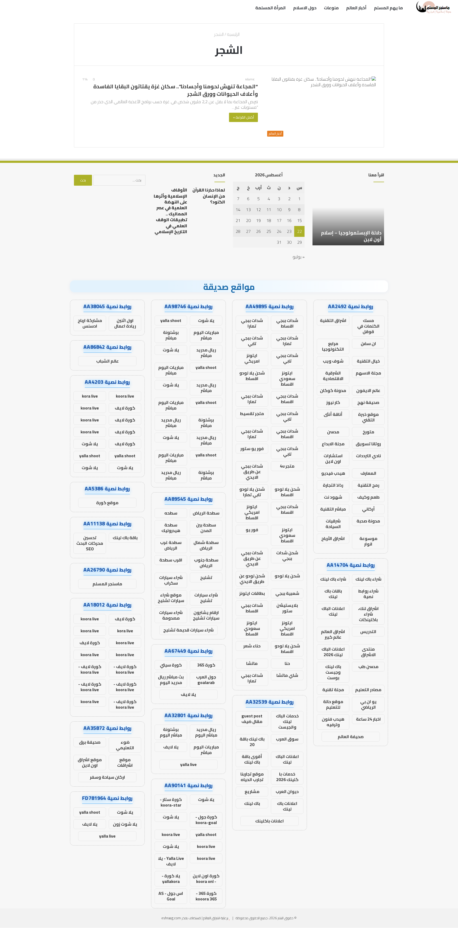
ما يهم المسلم (388, 8)
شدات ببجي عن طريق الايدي (252, 471)
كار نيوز (333, 402)
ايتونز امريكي (252, 358)
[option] (348, 216)
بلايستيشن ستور (287, 608)
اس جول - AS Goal (170, 896)
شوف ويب (333, 361)
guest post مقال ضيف (251, 718)
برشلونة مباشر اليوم (171, 732)
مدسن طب (368, 666)
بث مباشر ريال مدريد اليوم (171, 679)
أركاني (368, 509)
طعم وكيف (368, 497)
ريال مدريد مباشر (206, 352)
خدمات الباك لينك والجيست (287, 721)
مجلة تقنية (333, 690)
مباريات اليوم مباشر (206, 335)
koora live (171, 834)
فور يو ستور (252, 448)
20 (248, 220)
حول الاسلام (304, 8)
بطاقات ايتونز (252, 593)
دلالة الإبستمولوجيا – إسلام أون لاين (351, 236)
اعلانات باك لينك (287, 806)
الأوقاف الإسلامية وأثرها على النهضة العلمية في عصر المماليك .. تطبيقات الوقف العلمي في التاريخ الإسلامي (170, 211)
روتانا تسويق (368, 444)
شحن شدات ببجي (287, 555)
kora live (90, 396)
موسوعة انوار (368, 541)
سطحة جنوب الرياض (206, 562)
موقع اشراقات (125, 762)
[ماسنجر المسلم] (433, 7)
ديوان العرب (287, 791)
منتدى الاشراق (368, 652)
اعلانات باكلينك (269, 821)
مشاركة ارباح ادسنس (90, 323)
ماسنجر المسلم (107, 584)
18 (268, 220)
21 (238, 220)
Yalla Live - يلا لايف (171, 861)
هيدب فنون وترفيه (333, 722)
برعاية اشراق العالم (215, 918)
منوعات (331, 8)
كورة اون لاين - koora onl (206, 878)
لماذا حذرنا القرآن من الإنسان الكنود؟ (208, 196)
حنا (287, 663)
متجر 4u (287, 466)
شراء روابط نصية (368, 593)
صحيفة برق (89, 742)
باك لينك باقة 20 (252, 741)
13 (248, 210)
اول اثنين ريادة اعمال (125, 323)
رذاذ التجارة (333, 485)
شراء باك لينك (368, 579)
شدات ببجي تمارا (252, 323)
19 (258, 220)
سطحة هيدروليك (170, 527)
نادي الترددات (368, 456)
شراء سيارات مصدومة (171, 615)
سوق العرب (287, 739)
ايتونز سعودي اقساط (287, 378)
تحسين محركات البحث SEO (89, 543)
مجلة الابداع (333, 444)
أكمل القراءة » (243, 117)
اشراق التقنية (333, 320)
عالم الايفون (368, 390)
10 (279, 210)
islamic (250, 79)
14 (238, 210)
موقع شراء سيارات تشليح (171, 597)
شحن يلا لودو (287, 576)
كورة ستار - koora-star (171, 802)
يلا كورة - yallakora (171, 878)
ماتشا (252, 663)
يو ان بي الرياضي (368, 704)
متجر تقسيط (252, 413)
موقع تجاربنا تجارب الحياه (252, 776)
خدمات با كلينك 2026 (287, 776)
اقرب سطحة (170, 560)
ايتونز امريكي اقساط (252, 512)
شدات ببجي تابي (252, 340)
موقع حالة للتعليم (333, 704)
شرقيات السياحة (333, 523)
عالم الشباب (107, 361)
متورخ (368, 432)
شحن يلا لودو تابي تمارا (252, 492)
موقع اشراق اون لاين (90, 762)
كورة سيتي (171, 665)
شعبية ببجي (287, 593)
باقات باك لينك (333, 593)
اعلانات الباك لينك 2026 (333, 652)
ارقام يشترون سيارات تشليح (206, 615)
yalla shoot (170, 320)
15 (299, 220)
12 (258, 210)
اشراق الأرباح (333, 538)
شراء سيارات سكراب (171, 580)
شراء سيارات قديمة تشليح (188, 630)
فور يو (252, 530)
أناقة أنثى (333, 414)
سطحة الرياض (206, 513)
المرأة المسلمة (270, 8)
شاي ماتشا (287, 675)
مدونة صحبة (368, 521)
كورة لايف (125, 408)
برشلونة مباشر (171, 335)
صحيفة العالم (351, 736)
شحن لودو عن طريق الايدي (252, 578)
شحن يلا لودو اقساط (252, 375)
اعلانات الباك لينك (333, 611)
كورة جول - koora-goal (206, 819)
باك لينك (252, 803)
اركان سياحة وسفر (107, 777)
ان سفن (368, 343)
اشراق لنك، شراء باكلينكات (368, 614)
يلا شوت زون (125, 824)
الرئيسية (234, 34)
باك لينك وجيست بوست (333, 672)
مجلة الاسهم (368, 373)
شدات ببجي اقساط (287, 323)
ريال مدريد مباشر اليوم (206, 732)
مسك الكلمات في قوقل (368, 326)
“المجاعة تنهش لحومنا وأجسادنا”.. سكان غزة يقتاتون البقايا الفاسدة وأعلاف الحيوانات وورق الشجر (175, 90)
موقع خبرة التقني (368, 417)
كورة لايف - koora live (124, 669)
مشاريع (252, 791)
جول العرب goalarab (206, 679)
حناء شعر (252, 646)
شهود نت (333, 497)
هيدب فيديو (333, 473)
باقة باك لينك (125, 538)
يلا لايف (188, 694)
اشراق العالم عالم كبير (333, 634)
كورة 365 (206, 665)
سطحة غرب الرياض (171, 545)
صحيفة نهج (368, 402)
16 (289, 220)
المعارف (368, 473)
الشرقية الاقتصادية (333, 375)
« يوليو (299, 257)
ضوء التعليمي (125, 745)
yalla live (188, 764)
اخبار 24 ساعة (368, 719)
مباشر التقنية (333, 509)
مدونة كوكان (333, 390)
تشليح (206, 577)
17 (279, 220)
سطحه (170, 513)
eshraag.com (171, 918)
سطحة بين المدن (206, 527)
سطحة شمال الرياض (206, 545)
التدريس (368, 631)
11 (268, 210)
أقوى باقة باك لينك (252, 759)
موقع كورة (107, 503)
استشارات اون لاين (333, 458)
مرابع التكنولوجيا (333, 346)
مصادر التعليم (368, 690)
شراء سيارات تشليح (206, 597)
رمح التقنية (368, 485)
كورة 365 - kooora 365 (206, 896)
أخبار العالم (356, 8)
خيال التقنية (368, 361)
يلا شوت (206, 320)
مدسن (333, 432)
